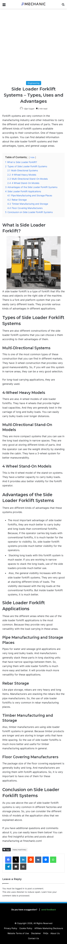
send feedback (48, 909)
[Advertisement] (33, 45)
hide (32, 157)
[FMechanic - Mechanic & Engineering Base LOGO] (33, 4)
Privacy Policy (10, 928)
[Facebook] (8, 860)
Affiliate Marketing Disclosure (48, 928)
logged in (19, 888)
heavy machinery (19, 850)
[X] (16, 860)
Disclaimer (36, 933)
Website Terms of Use (18, 933)
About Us (55, 933)
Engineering (33, 83)
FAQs (45, 933)
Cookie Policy (25, 928)
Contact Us (33, 938)
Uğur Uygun (29, 108)
